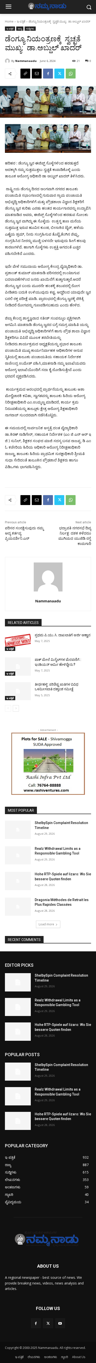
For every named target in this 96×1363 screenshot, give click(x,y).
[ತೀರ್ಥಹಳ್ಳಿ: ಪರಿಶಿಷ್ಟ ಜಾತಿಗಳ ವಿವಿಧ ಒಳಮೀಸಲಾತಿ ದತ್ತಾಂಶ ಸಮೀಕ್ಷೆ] (18, 691)
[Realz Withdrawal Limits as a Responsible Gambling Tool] (18, 855)
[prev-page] (8, 708)
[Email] (37, 74)
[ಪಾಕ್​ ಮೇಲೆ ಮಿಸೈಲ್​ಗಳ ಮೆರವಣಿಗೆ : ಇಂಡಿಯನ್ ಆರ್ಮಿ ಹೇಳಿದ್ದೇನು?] (18, 666)
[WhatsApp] (71, 74)
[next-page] (16, 708)
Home (9, 21)
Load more (46, 924)
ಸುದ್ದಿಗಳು (30, 28)
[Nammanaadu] (8, 60)
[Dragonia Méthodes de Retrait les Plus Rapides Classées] (18, 907)
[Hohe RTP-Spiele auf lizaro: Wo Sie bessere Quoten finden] (18, 881)
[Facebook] (48, 74)
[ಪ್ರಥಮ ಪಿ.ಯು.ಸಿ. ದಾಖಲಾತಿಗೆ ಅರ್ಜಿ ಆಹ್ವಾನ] (18, 642)
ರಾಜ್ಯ (20, 28)
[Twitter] (59, 74)
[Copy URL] (25, 74)
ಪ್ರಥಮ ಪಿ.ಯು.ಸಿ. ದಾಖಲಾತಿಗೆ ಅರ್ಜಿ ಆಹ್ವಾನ (63, 635)
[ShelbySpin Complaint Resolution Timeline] (18, 830)
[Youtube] (60, 1323)
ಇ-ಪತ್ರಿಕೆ (21, 21)
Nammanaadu (26, 61)
